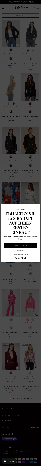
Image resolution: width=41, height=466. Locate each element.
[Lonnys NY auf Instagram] (22, 258)
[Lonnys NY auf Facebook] (16, 258)
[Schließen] (37, 206)
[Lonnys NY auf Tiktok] (25, 258)
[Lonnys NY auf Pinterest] (19, 258)
